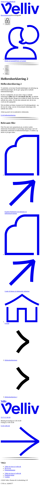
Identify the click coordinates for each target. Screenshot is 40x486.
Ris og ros (8, 468)
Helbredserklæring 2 (11, 397)
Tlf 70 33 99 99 (5, 417)
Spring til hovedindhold (8, 1)
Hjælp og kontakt (20, 61)
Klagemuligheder (10, 470)
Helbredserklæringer (11, 360)
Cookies (7, 477)
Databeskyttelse (9, 475)
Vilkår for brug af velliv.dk (13, 466)
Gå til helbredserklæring (8, 115)
